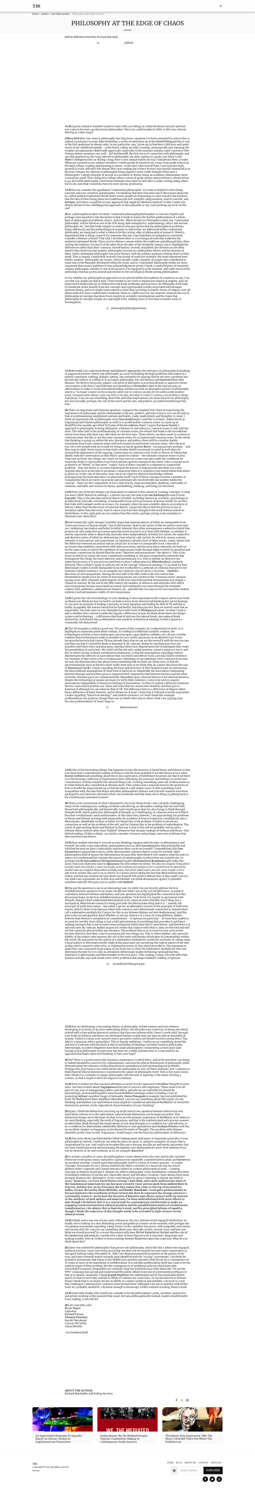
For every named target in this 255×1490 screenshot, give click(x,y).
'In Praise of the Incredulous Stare (125, 425)
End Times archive (60, 14)
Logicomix (70, 1311)
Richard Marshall (75, 1393)
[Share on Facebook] (176, 1400)
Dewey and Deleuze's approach (120, 370)
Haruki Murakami (135, 1190)
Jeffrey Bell (71, 37)
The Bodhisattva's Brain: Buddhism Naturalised (97, 1099)
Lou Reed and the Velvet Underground (114, 1138)
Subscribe (213, 1470)
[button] (220, 6)
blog (164, 141)
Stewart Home (133, 1238)
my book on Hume (127, 284)
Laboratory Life (127, 540)
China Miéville (107, 1190)
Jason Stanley (170, 425)
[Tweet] (182, 1400)
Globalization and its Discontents (152, 1275)
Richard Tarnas (74, 1314)
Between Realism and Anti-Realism (148, 912)
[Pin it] (187, 1400)
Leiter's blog (92, 1047)
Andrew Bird (175, 1184)
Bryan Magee (73, 1308)
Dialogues (79, 159)
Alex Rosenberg (145, 845)
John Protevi (106, 141)
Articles (45, 14)
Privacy (36, 1470)
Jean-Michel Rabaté (141, 1232)
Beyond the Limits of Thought (131, 1129)
